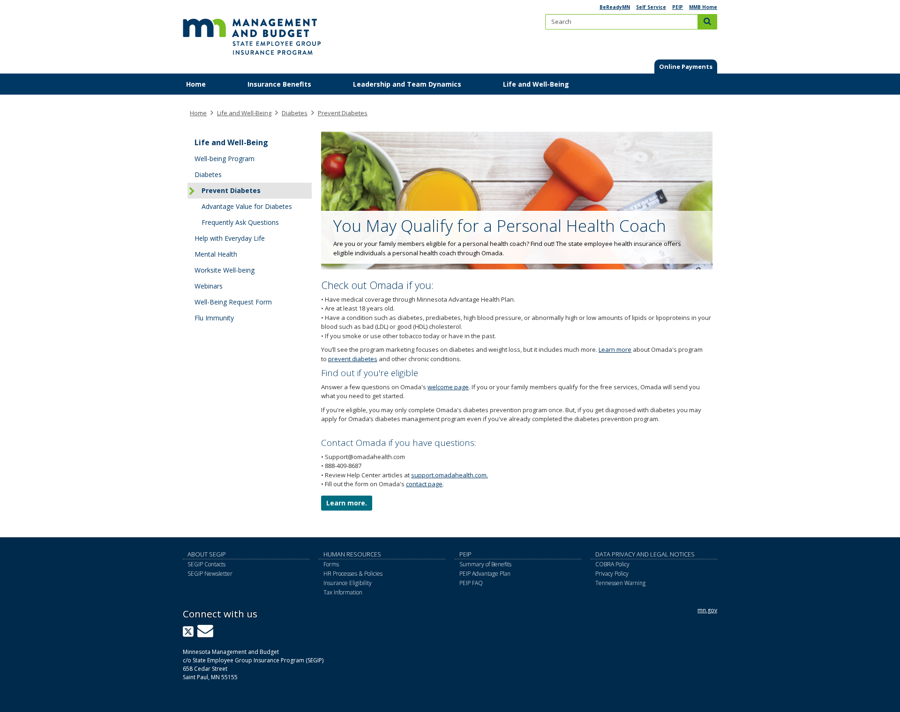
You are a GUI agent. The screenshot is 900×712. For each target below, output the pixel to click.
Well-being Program (225, 158)
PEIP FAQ (471, 583)
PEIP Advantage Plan (484, 574)
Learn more (615, 349)
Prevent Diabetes (343, 113)
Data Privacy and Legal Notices (645, 554)
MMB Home (703, 7)
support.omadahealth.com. (449, 475)
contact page (424, 484)
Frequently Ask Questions (240, 222)
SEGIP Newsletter (210, 574)
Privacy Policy (612, 574)
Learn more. (346, 502)
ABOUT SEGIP (207, 554)
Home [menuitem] (196, 84)
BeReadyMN (615, 7)
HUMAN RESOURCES (352, 554)
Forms (331, 564)
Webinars (209, 286)
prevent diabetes (352, 359)
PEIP (677, 7)
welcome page (448, 387)
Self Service (651, 7)
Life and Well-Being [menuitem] (536, 84)
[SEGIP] (252, 32)
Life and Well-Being (244, 113)
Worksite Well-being (225, 270)
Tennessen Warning (620, 583)
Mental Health (216, 254)
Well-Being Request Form (233, 301)
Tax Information (342, 592)
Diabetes (295, 113)
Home (198, 113)
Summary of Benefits (485, 564)
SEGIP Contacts (206, 564)
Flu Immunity (214, 317)
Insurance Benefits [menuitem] (279, 84)
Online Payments (685, 66)
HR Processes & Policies (352, 574)
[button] (685, 66)
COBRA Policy (612, 564)
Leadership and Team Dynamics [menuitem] (407, 84)
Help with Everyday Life (230, 238)
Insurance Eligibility (347, 583)
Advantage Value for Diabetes (247, 206)
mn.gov (707, 610)
